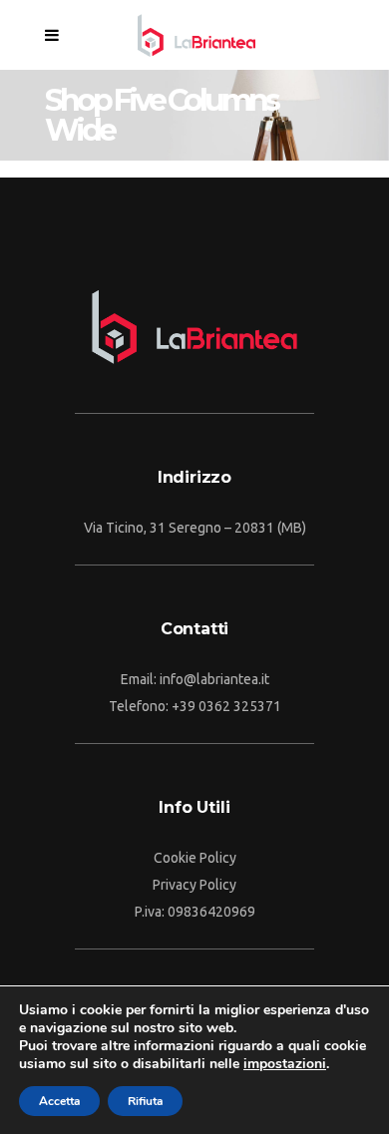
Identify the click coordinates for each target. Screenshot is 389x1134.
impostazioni (284, 1064)
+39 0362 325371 (226, 706)
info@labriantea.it (214, 679)
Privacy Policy (194, 885)
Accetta (59, 1101)
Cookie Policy (195, 858)
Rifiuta (145, 1101)
